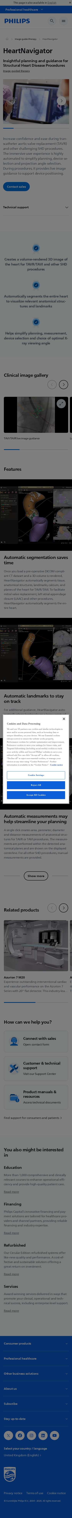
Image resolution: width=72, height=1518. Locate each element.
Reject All (36, 785)
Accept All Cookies (36, 795)
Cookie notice (56, 765)
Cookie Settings (36, 775)
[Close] (64, 718)
